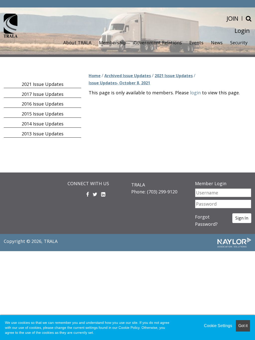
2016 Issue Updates (43, 104)
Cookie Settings (218, 326)
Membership (112, 43)
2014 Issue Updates (43, 124)
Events (196, 43)
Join (232, 18)
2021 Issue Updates (174, 75)
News (217, 43)
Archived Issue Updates (127, 75)
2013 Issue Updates (43, 134)
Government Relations (158, 43)
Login (242, 30)
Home (95, 75)
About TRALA (77, 43)
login (195, 93)
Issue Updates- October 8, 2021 (119, 83)
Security (239, 43)
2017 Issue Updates (43, 94)
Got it (243, 326)
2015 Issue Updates (43, 114)
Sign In (241, 218)
